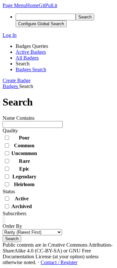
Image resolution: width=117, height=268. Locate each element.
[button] (14, 5)
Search (12, 238)
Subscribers (14, 213)
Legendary (24, 176)
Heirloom (24, 184)
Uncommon (24, 153)
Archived (21, 206)
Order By (12, 226)
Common (24, 145)
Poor (24, 137)
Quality (10, 130)
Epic (24, 169)
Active (22, 198)
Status (9, 191)
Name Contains (18, 118)
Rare (24, 161)
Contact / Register (59, 262)
